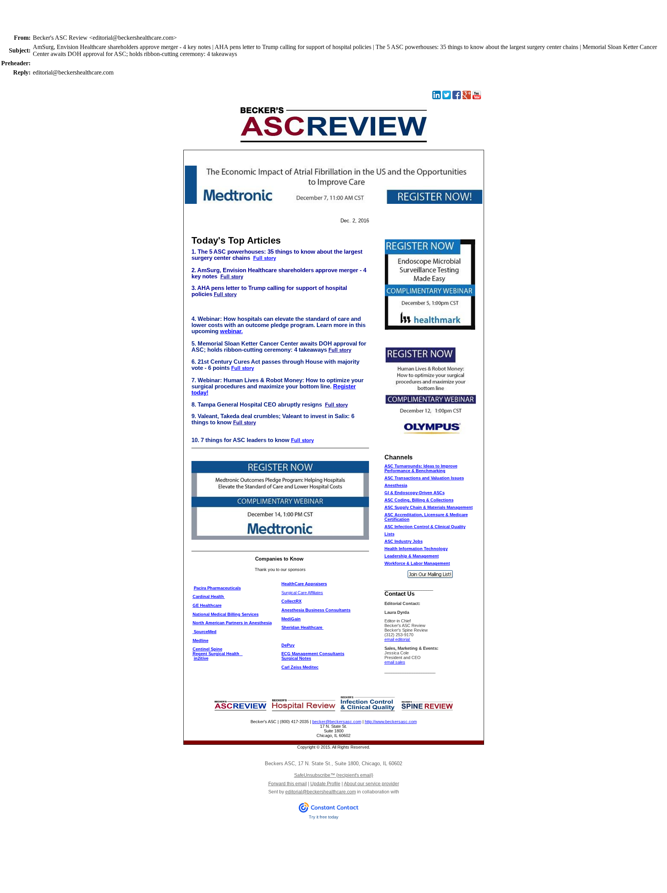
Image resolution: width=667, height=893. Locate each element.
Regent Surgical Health (216, 653)
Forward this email (287, 783)
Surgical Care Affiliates (302, 592)
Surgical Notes (296, 658)
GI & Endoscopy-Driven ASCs (414, 492)
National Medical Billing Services (226, 614)
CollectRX (291, 601)
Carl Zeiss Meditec (299, 667)
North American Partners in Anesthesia (232, 622)
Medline (200, 640)
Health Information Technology (416, 548)
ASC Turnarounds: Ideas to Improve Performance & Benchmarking (420, 468)
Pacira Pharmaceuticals (217, 588)
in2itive (201, 658)
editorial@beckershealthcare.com (320, 792)
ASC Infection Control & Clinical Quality (425, 526)
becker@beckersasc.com (336, 721)
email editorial (397, 639)
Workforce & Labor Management (417, 563)
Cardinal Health (209, 596)
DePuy (288, 645)
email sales (394, 662)
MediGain (291, 619)
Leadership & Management (411, 556)
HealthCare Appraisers (304, 583)
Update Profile (325, 783)
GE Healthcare (207, 605)
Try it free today (324, 817)
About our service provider (371, 783)
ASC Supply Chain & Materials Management (428, 507)
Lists (389, 534)
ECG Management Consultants (312, 653)
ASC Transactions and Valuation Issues (424, 478)
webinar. (231, 331)
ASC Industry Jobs (403, 541)
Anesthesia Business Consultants (315, 610)
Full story (264, 258)
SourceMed (205, 631)
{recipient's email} (333, 775)
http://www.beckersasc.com (391, 721)
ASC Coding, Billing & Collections (419, 500)
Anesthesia (395, 485)
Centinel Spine (207, 649)
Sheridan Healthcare (301, 627)
